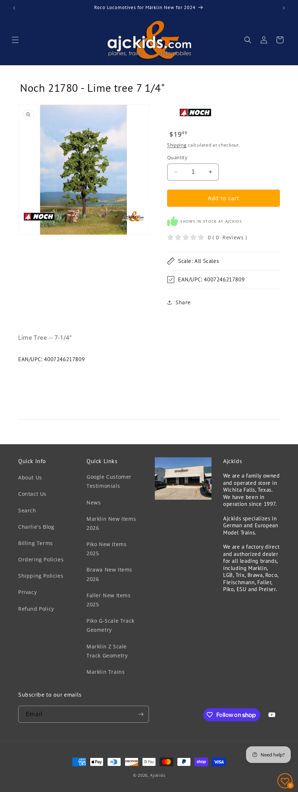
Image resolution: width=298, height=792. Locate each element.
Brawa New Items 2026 (109, 574)
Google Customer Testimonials (109, 481)
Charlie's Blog (36, 526)
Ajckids (157, 775)
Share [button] (183, 302)
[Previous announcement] (14, 8)
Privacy (27, 592)
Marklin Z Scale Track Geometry (107, 651)
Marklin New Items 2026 (111, 523)
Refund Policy (36, 608)
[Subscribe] (141, 714)
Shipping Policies (40, 575)
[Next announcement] (284, 8)
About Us (30, 477)
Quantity (177, 157)
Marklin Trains (105, 671)
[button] (15, 40)
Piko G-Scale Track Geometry (110, 625)
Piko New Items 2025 (106, 549)
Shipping (177, 145)
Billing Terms (35, 543)
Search (27, 510)
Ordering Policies (41, 559)
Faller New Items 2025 (108, 600)
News (93, 502)
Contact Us (32, 493)
